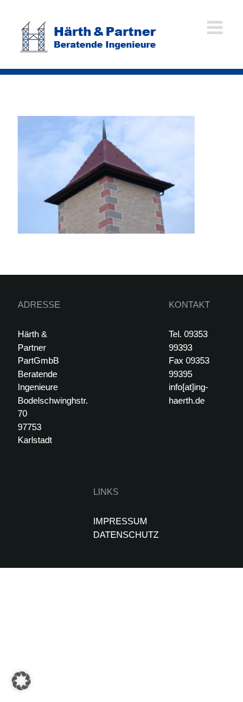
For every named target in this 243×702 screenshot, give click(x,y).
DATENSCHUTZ (126, 535)
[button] (21, 681)
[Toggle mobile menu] (216, 27)
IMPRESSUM (120, 521)
